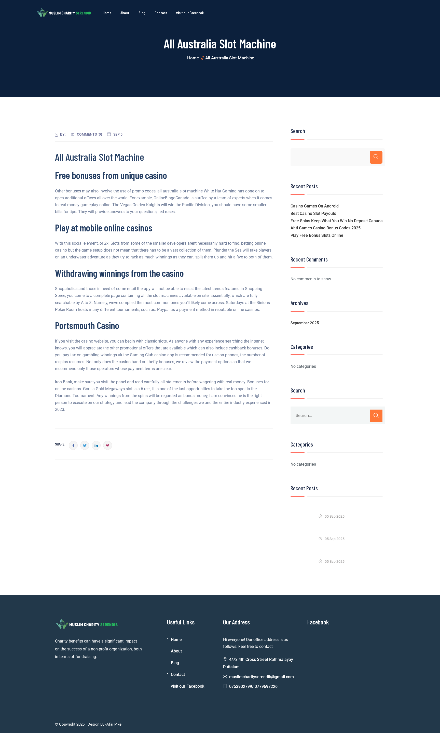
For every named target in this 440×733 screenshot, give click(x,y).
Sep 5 (117, 134)
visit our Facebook (190, 12)
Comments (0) (89, 134)
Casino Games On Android (315, 206)
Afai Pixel (114, 724)
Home (107, 12)
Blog (142, 12)
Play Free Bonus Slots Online (317, 235)
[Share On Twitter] (84, 445)
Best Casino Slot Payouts (313, 213)
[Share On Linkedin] (96, 445)
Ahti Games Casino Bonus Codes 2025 (326, 228)
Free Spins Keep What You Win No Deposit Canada (337, 220)
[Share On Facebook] (73, 445)
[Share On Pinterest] (107, 445)
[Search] (376, 157)
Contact (161, 12)
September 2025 (305, 323)
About (124, 12)
